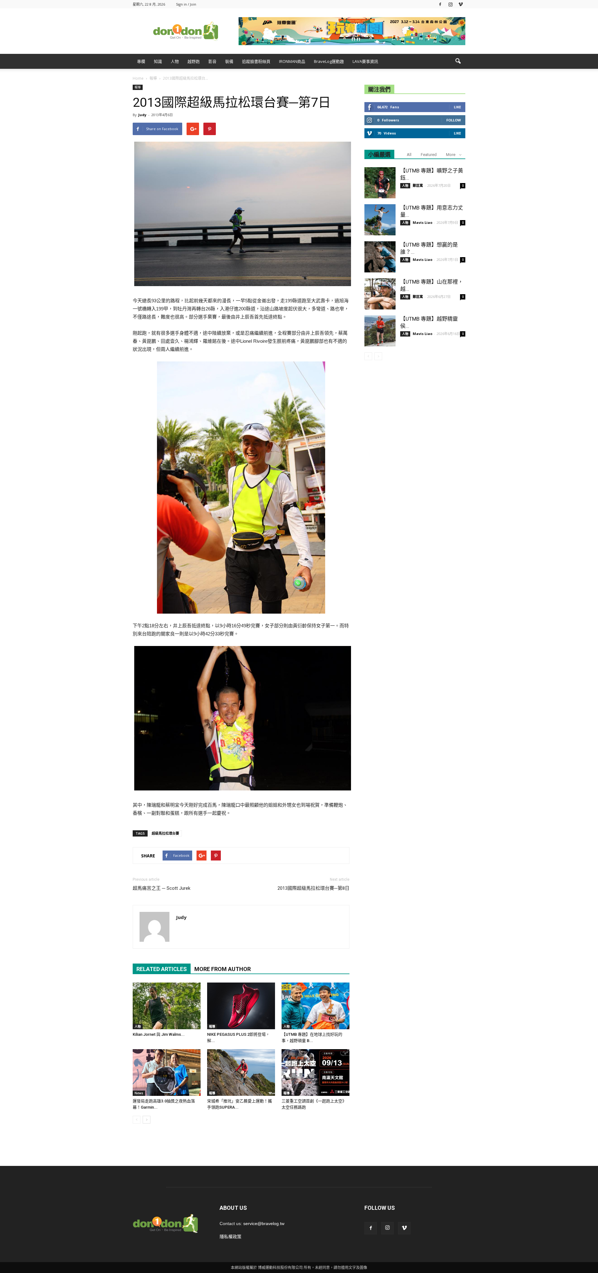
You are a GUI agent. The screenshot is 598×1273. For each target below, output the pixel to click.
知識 (158, 61)
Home (138, 78)
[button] (457, 61)
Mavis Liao (422, 222)
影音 (212, 61)
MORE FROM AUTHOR (222, 969)
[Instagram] (450, 4)
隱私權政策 (230, 1236)
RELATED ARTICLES (161, 969)
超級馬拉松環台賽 (165, 833)
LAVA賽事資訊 (365, 61)
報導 (138, 87)
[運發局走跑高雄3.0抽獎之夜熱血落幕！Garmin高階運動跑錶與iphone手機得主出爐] (167, 1072)
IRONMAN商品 (292, 61)
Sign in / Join (186, 4)
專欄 (141, 61)
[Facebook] (440, 4)
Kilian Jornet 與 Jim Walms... (159, 1034)
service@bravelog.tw (263, 1223)
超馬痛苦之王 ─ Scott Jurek (161, 888)
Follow (453, 120)
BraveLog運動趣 (329, 61)
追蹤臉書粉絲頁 (256, 61)
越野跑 (193, 61)
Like (457, 107)
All (409, 154)
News (139, 1093)
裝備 (229, 61)
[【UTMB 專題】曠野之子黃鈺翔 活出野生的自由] (380, 182)
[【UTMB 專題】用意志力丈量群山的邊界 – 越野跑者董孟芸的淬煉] (380, 219)
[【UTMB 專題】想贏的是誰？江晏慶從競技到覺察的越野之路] (380, 256)
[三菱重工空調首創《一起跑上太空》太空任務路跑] (315, 1072)
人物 (175, 61)
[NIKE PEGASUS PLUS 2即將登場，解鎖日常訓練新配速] (241, 1006)
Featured (429, 154)
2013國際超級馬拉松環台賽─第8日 (313, 888)
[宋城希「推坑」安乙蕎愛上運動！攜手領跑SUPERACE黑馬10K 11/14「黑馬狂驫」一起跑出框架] (241, 1072)
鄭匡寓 (418, 185)
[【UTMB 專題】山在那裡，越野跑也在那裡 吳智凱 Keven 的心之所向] (380, 293)
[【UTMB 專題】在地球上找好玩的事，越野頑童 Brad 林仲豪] (315, 1006)
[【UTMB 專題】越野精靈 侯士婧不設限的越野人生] (380, 331)
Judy (142, 114)
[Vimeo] (460, 4)
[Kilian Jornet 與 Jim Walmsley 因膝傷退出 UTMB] (167, 1006)
